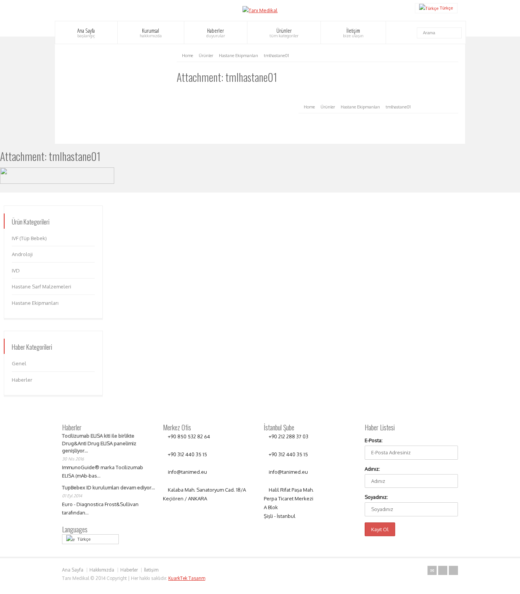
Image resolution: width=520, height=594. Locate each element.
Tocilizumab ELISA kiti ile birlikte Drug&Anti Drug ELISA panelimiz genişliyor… (99, 443)
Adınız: (372, 469)
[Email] (432, 570)
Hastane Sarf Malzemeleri (41, 286)
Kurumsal (151, 32)
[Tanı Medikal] (260, 10)
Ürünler (284, 32)
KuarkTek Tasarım (186, 578)
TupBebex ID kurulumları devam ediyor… (108, 487)
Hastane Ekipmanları (35, 303)
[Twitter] (442, 570)
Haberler (215, 32)
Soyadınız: (376, 497)
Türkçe (83, 539)
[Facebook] (453, 570)
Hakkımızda (101, 570)
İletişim (353, 32)
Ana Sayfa (86, 32)
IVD (16, 271)
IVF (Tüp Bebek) (29, 238)
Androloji (22, 254)
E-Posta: (374, 440)
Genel (19, 363)
